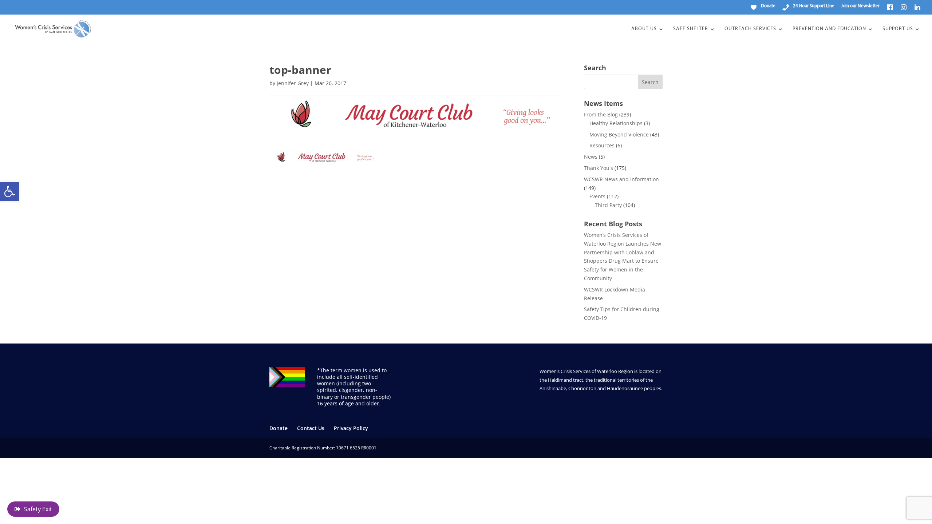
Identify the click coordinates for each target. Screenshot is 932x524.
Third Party (608, 205)
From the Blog (601, 114)
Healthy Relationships (616, 123)
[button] (9, 191)
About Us (644, 29)
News (590, 156)
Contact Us (310, 428)
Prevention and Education (829, 29)
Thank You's (598, 167)
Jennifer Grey (293, 83)
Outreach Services (750, 29)
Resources (602, 145)
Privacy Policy (351, 428)
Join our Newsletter (860, 6)
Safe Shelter (690, 29)
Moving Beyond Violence (619, 134)
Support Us (897, 29)
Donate (278, 428)
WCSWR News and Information (621, 179)
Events (597, 196)
